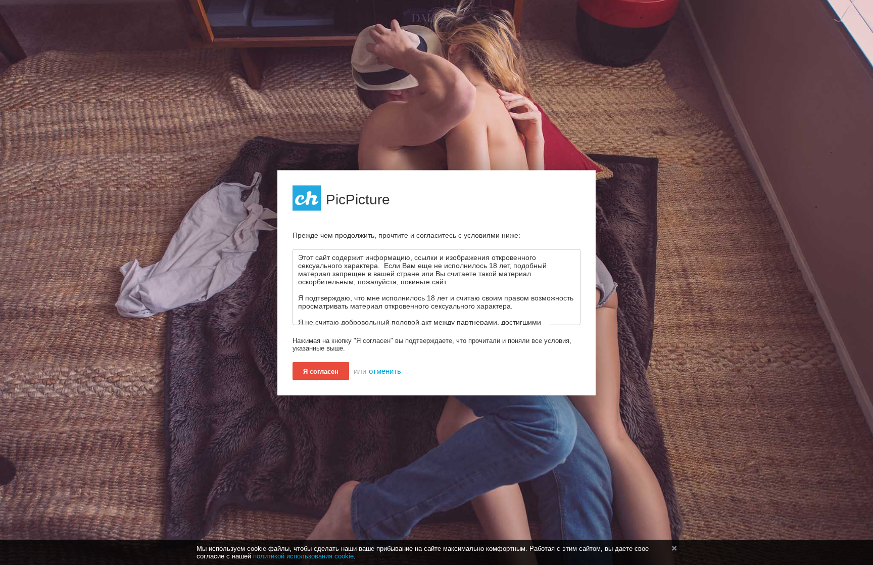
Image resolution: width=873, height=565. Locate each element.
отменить (385, 371)
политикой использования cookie (303, 556)
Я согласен (320, 371)
